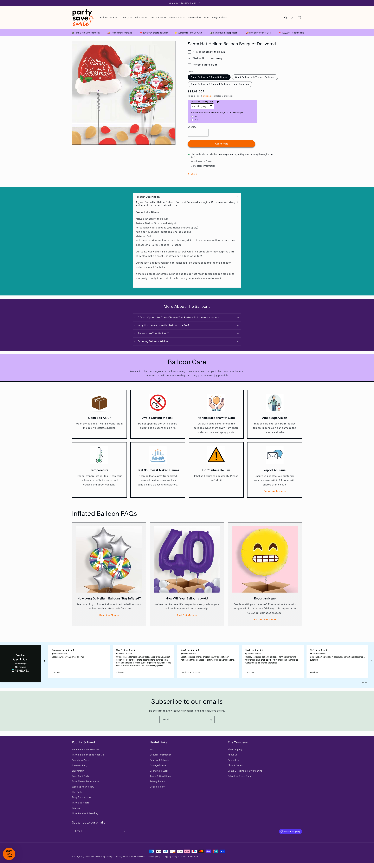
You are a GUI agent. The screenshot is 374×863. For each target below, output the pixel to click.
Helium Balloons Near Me (85, 749)
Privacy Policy (157, 781)
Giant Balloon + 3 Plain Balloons (209, 77)
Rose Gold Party (80, 776)
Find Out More (185, 615)
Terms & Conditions (160, 776)
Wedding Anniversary (83, 786)
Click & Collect (236, 765)
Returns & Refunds (159, 760)
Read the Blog (107, 615)
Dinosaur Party (80, 765)
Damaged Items (158, 765)
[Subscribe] (211, 719)
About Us (233, 754)
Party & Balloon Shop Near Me (88, 754)
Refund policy (154, 857)
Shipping (207, 96)
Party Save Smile (86, 857)
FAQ (152, 749)
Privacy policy (122, 857)
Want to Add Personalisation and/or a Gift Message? (218, 112)
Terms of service (138, 857)
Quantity (192, 127)
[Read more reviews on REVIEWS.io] (20, 671)
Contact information (189, 857)
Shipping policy (170, 857)
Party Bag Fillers (80, 802)
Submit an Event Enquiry (241, 776)
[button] (109, 17)
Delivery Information (161, 754)
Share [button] (194, 174)
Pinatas (76, 808)
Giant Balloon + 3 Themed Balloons (255, 77)
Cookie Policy (157, 786)
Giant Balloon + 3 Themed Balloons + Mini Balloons (220, 84)
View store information (203, 166)
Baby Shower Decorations (85, 781)
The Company (235, 749)
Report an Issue (263, 619)
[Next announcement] (301, 3)
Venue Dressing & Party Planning (245, 771)
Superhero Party (80, 760)
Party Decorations (81, 797)
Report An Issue (273, 491)
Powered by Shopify (103, 857)
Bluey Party (78, 771)
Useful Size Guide (159, 771)
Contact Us (234, 760)
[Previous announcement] (73, 3)
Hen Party (77, 792)
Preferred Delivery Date (203, 101)
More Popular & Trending (85, 813)
